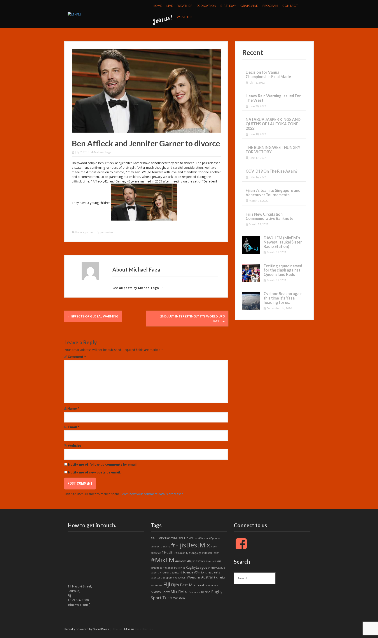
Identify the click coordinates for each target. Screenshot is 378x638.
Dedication (206, 5)
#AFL (154, 538)
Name (73, 408)
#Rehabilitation (173, 567)
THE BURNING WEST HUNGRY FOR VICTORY (273, 149)
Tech (167, 598)
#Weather (193, 577)
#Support (166, 577)
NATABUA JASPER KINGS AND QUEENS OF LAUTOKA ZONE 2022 (273, 124)
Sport (156, 598)
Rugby (216, 591)
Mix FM (177, 591)
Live (169, 5)
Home (157, 5)
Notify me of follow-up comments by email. (102, 464)
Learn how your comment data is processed (152, 494)
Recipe (205, 592)
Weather (184, 5)
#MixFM (162, 560)
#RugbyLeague (195, 567)
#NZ (219, 561)
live (216, 585)
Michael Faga (102, 152)
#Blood (193, 538)
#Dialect (155, 546)
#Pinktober (157, 567)
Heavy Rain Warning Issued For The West (273, 98)
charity (221, 577)
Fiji (166, 584)
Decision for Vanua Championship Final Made (268, 74)
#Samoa (175, 572)
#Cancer (203, 538)
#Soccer (155, 577)
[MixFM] (74, 14)
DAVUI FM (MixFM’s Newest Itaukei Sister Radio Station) (283, 242)
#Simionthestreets (207, 572)
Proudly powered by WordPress (86, 629)
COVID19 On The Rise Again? (272, 171)
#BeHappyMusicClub (173, 538)
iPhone (209, 585)
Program (270, 5)
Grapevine (249, 5)
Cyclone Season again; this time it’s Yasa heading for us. (283, 298)
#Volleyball (179, 577)
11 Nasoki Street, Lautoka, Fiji (80, 591)
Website (74, 445)
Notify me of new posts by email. (94, 472)
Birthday (228, 5)
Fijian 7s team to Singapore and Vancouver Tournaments (273, 192)
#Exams (165, 546)
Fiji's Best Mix (183, 584)
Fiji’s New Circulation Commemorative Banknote (269, 216)
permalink (106, 232)
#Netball (211, 561)
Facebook (156, 585)
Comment (77, 356)
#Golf (214, 546)
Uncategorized (84, 232)
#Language (195, 552)
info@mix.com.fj (79, 605)
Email (73, 427)
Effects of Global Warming (93, 316)
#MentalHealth (210, 552)
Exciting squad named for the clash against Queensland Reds (283, 270)
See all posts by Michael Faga (135, 288)
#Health (168, 552)
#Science (186, 572)
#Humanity (181, 552)
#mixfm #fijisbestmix (190, 561)
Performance (192, 592)
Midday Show (160, 592)
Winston (179, 598)
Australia (208, 577)
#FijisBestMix (190, 545)
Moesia (129, 629)
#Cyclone (214, 538)
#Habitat (156, 552)
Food (200, 585)
